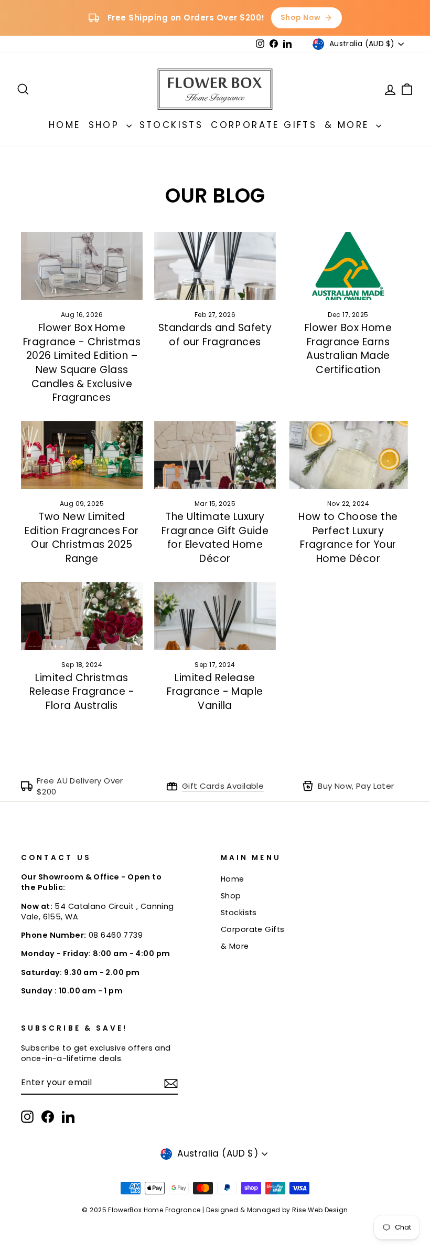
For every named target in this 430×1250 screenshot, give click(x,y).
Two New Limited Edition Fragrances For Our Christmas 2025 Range (81, 538)
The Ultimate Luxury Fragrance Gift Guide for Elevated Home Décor (215, 538)
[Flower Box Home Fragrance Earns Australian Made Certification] (348, 266)
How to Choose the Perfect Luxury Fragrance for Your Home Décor (347, 538)
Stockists (171, 125)
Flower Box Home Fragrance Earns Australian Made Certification (348, 349)
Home (65, 125)
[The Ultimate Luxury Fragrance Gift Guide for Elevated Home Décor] (215, 455)
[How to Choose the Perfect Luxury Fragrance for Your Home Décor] (348, 455)
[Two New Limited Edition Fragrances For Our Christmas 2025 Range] (82, 455)
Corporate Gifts (264, 125)
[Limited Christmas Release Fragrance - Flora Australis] (82, 616)
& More (349, 125)
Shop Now (301, 17)
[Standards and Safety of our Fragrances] (215, 266)
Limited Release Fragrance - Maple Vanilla (215, 692)
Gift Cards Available (223, 785)
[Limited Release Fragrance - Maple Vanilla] (215, 616)
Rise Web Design (320, 1209)
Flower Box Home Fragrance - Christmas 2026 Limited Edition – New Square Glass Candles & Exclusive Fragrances (82, 363)
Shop (106, 125)
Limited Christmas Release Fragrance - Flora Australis (81, 692)
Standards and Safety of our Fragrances (215, 335)
